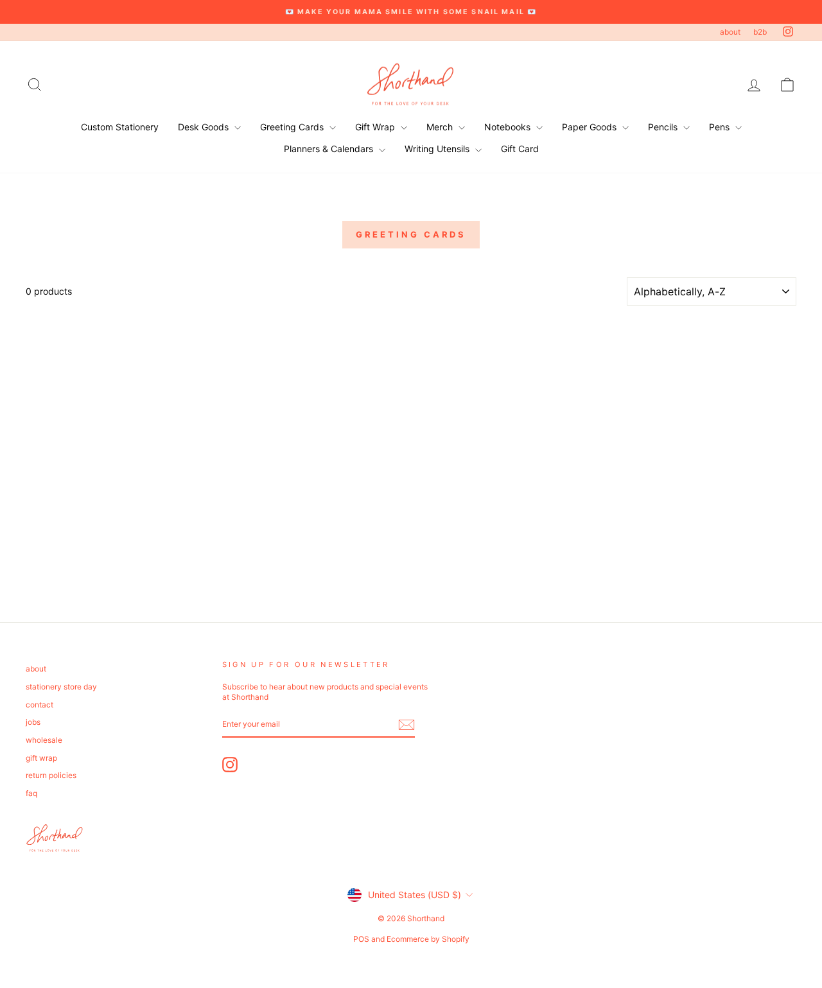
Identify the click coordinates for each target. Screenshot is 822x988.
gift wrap (41, 758)
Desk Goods (204, 126)
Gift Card (520, 148)
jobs (33, 722)
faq (31, 793)
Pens (720, 126)
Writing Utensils (438, 148)
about (730, 32)
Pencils (664, 126)
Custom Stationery (120, 126)
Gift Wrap (376, 126)
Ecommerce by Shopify (428, 939)
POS (361, 939)
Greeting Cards (293, 126)
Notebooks (508, 126)
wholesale (44, 740)
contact (39, 704)
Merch (440, 126)
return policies (51, 775)
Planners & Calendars (330, 148)
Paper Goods (590, 126)
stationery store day (61, 686)
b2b (760, 32)
